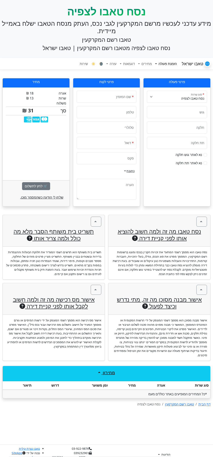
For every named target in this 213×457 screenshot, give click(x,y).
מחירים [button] (146, 63)
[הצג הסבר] (201, 222)
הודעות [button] (165, 454)
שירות (84, 63)
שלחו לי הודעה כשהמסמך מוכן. (41, 197)
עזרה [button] (112, 63)
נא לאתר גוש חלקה (189, 154)
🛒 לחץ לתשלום (36, 186)
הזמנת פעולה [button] (165, 63)
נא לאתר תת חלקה (189, 163)
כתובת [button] (130, 171)
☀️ (93, 63)
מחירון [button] (108, 372)
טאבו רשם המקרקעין (179, 404)
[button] (205, 154)
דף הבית (204, 404)
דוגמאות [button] (128, 63)
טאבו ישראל (193, 63)
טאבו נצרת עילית (29, 449)
